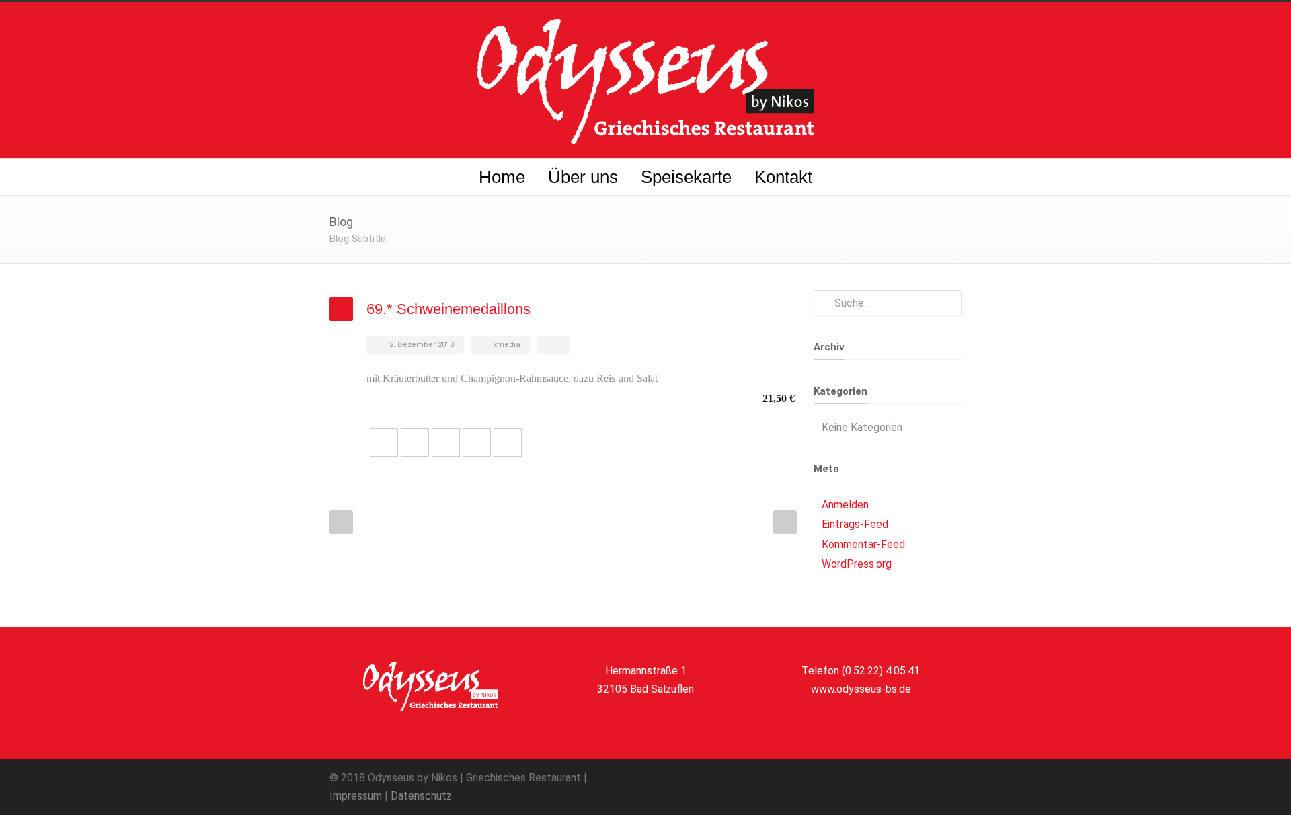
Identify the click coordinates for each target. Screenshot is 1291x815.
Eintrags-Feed (855, 524)
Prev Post (341, 522)
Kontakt (783, 177)
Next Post (785, 522)
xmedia (507, 344)
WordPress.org (857, 563)
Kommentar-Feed (863, 544)
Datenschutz (421, 795)
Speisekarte (686, 177)
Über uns (583, 177)
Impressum (355, 795)
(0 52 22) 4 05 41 (881, 670)
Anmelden (845, 504)
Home (502, 177)
